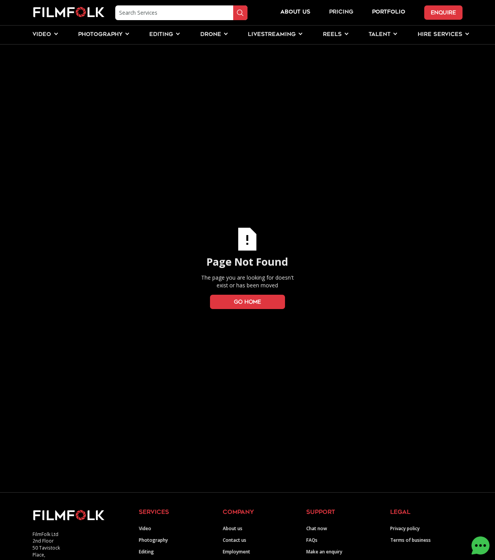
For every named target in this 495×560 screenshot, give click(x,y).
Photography (153, 540)
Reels (332, 34)
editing (161, 34)
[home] (68, 12)
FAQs (311, 540)
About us (232, 528)
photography (100, 34)
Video (145, 528)
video (41, 34)
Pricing (341, 12)
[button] (41, 35)
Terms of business (410, 540)
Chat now (316, 528)
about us (295, 12)
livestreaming (272, 34)
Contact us (234, 540)
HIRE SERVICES (440, 34)
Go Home (247, 302)
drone (210, 34)
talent (380, 34)
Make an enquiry (324, 551)
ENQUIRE (443, 12)
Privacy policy (405, 528)
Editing (146, 551)
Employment (236, 551)
